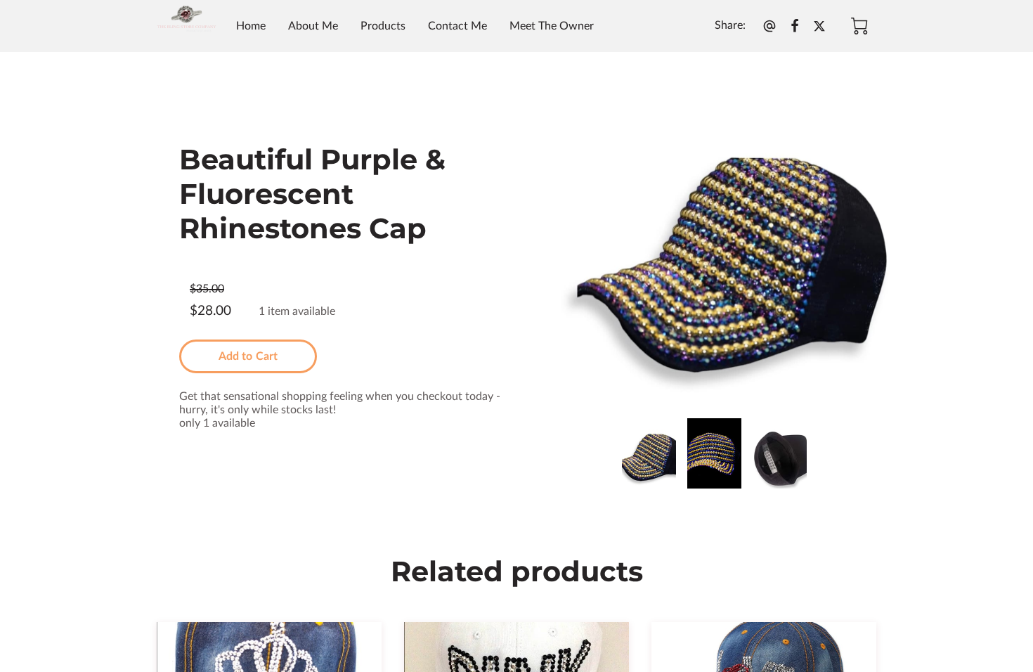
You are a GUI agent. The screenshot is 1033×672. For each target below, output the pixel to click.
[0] (859, 26)
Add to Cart (248, 356)
